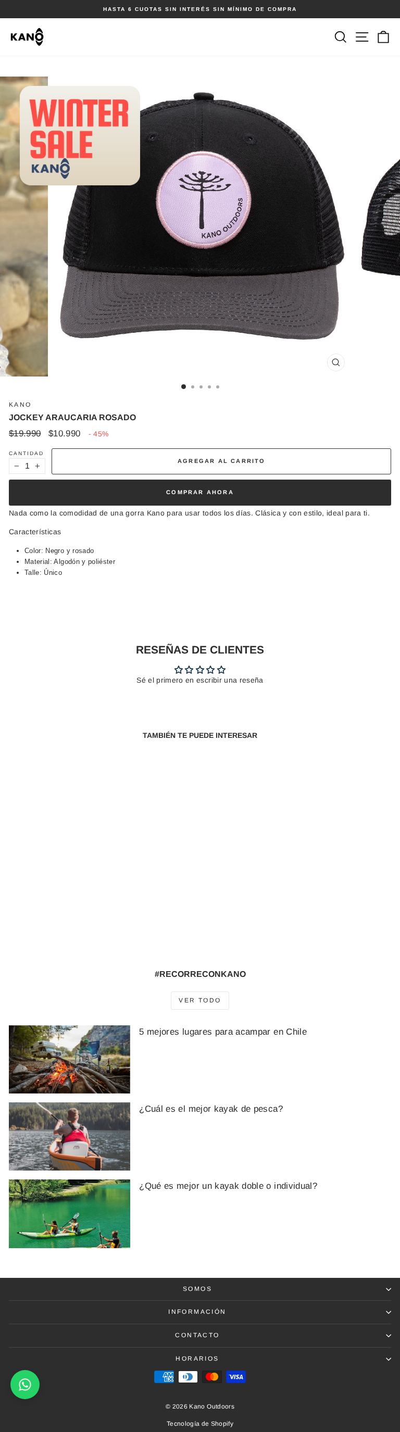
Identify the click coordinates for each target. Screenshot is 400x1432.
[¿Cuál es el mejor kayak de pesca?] (69, 1136)
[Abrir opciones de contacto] (25, 1384)
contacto (197, 1335)
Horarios (197, 1358)
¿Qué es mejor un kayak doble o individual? (228, 1186)
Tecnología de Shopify (200, 1423)
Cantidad (26, 453)
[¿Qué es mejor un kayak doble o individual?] (69, 1213)
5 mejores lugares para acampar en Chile (223, 1032)
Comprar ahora (200, 492)
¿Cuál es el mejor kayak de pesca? (211, 1109)
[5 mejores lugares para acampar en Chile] (69, 1059)
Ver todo (200, 1000)
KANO (20, 404)
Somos (197, 1288)
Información (197, 1311)
